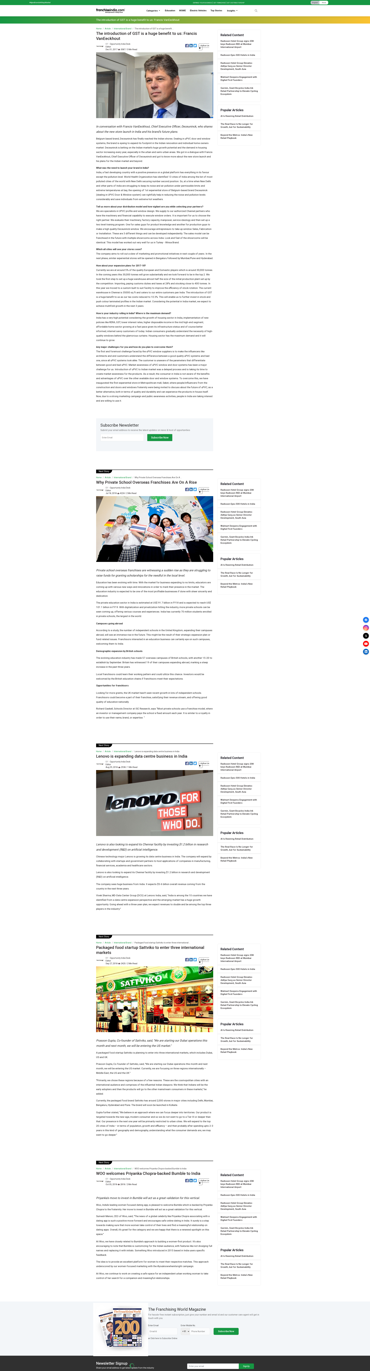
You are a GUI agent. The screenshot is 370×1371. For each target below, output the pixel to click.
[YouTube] (366, 644)
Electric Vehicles (198, 10)
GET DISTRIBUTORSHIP (236, 3)
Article (108, 28)
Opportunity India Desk (120, 44)
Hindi (324, 3)
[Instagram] (366, 628)
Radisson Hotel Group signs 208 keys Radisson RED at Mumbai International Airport (237, 44)
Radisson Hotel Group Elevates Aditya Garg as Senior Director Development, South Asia (236, 66)
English (315, 3)
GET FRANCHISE (219, 3)
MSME (182, 10)
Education (170, 10)
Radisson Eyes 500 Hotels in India (238, 55)
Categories (152, 10)
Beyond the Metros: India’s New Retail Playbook (237, 136)
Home (99, 28)
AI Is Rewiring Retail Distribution (237, 116)
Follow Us (205, 46)
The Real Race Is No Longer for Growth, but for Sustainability (237, 125)
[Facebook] (366, 620)
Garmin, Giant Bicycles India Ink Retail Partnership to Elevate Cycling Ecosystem (239, 91)
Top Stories (216, 10)
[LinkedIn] (366, 652)
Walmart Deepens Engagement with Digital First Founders (239, 78)
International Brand (122, 28)
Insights (231, 10)
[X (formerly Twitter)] (366, 636)
